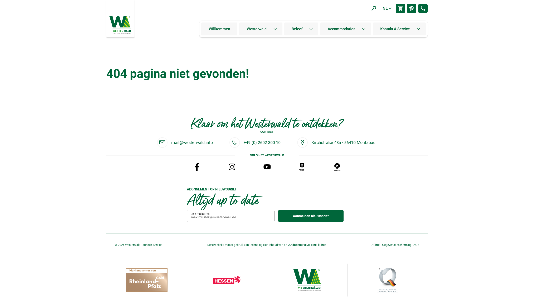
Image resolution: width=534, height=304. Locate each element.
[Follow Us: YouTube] (267, 167)
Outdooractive (297, 244)
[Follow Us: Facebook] (197, 167)
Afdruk (376, 244)
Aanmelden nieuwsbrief (311, 216)
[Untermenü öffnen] (275, 29)
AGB (416, 244)
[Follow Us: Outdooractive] (302, 167)
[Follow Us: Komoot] (337, 167)
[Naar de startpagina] (120, 24)
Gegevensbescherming (397, 244)
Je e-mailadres (200, 213)
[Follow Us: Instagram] (232, 167)
